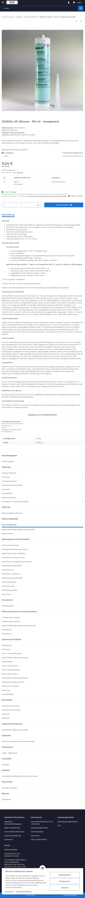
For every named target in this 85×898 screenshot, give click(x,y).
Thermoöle (6, 477)
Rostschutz (6, 690)
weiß (43, 156)
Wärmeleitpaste (8, 570)
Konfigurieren (64, 881)
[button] (68, 2)
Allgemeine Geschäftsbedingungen (13, 823)
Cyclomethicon (7, 493)
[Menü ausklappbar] (3, 1)
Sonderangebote (8, 461)
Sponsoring (35, 836)
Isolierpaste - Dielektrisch (11, 574)
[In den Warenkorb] (3, 28)
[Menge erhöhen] (38, 205)
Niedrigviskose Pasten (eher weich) (15, 549)
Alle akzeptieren (65, 875)
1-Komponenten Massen (11, 617)
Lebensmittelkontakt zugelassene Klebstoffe (18, 529)
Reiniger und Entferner (10, 686)
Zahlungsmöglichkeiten (39, 828)
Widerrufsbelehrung (12, 828)
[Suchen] (80, 8)
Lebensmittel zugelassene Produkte (15, 730)
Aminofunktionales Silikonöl (12, 485)
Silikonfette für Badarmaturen (13, 682)
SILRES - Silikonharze (9, 753)
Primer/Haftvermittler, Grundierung (15, 658)
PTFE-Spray (6, 649)
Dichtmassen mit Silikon (11, 706)
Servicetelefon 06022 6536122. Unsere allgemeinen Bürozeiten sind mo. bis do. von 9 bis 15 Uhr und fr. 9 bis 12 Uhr (15, 864)
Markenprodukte (37, 832)
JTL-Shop (73, 895)
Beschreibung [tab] (8, 215)
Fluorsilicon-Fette (8, 586)
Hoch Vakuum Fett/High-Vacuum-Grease (16, 562)
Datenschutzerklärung (24, 891)
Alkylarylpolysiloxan (9, 497)
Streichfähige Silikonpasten (12, 566)
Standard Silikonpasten (10, 545)
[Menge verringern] (4, 205)
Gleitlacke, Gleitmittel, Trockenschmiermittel (18, 741)
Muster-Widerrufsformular (14, 832)
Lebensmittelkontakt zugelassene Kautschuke (19, 626)
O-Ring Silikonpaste (9, 582)
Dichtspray (6, 714)
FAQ (59, 825)
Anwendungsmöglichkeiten (68, 822)
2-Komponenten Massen (11, 621)
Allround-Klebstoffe (17, 132)
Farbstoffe (5, 765)
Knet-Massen (7, 630)
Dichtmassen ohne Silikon (11, 710)
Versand (20, 172)
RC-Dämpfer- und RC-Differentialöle (15, 502)
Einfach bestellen (10, 850)
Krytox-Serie (6, 594)
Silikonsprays (7, 645)
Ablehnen (64, 888)
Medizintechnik (7, 534)
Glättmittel (6, 718)
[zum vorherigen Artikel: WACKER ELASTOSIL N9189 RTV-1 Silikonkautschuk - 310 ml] (76, 21)
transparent (43, 153)
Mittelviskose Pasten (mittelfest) (13, 553)
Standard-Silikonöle (9, 473)
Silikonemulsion (8, 606)
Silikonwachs (6, 799)
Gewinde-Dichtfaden (9, 788)
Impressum (9, 891)
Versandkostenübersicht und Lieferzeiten (41, 823)
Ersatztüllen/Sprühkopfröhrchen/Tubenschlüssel (20, 776)
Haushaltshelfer (8, 694)
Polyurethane (7, 634)
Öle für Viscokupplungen (11, 670)
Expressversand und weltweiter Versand (12, 855)
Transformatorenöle (9, 481)
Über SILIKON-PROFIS (39, 839)
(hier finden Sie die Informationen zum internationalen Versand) (47, 196)
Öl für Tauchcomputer (10, 666)
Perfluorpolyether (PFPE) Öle (12, 513)
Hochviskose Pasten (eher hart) (13, 557)
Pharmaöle (6, 489)
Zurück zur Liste (8, 17)
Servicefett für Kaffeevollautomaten (15, 678)
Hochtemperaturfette (9, 590)
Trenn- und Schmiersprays (12, 653)
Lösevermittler (7, 662)
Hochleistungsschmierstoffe (12, 578)
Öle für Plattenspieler (10, 674)
